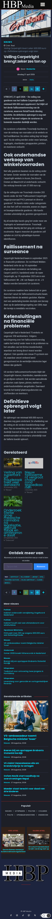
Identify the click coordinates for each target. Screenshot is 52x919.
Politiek (7, 610)
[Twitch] (29, 915)
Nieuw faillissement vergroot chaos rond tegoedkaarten (34, 480)
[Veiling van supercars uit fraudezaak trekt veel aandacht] (13, 463)
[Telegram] (37, 88)
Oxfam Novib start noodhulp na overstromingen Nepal (21, 777)
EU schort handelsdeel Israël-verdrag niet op (39, 848)
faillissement (25, 577)
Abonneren (41, 566)
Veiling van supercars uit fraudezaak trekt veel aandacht (13, 478)
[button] (46, 915)
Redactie (31, 69)
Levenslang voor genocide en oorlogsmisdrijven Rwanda (26, 682)
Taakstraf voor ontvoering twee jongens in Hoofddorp (23, 672)
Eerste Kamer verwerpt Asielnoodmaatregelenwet (13, 851)
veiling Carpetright (28, 580)
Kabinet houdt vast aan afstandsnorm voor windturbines (24, 624)
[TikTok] (23, 915)
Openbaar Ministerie (13, 630)
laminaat (35, 577)
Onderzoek (9, 650)
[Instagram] (17, 915)
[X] (20, 88)
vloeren (40, 580)
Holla (32, 80)
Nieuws (8, 42)
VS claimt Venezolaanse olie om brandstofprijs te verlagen (21, 764)
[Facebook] (14, 88)
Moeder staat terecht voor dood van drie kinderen (24, 790)
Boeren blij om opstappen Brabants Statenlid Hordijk (25, 662)
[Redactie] (18, 69)
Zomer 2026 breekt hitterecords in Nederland (25, 653)
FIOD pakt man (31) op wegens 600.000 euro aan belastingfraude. (24, 634)
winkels (7, 583)
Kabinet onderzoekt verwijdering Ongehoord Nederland (24, 614)
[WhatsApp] (25, 88)
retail (42, 577)
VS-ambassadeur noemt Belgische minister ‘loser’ (24, 644)
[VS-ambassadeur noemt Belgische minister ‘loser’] (26, 716)
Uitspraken (9, 668)
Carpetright (14, 577)
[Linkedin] (31, 88)
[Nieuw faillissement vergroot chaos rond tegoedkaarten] (34, 463)
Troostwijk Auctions (12, 580)
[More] (43, 88)
